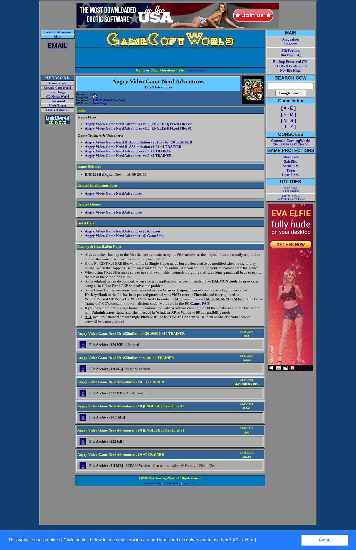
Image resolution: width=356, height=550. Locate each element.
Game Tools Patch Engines (291, 189)
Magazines (290, 39)
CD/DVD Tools (291, 195)
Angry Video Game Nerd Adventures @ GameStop (124, 236)
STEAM (97, 100)
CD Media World (57, 96)
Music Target (57, 105)
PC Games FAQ (197, 303)
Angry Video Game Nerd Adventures (113, 193)
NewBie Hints (290, 70)
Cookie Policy (172, 483)
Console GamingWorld (290, 141)
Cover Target (57, 92)
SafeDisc (290, 161)
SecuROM (291, 166)
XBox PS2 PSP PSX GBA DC (290, 144)
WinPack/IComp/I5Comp (290, 198)
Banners (290, 44)
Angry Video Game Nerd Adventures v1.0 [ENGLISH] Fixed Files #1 (138, 128)
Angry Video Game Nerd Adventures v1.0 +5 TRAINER (128, 155)
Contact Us (189, 483)
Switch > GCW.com (57, 32)
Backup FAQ (291, 55)
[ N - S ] (288, 120)
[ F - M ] (288, 114)
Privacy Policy (153, 483)
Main (57, 36)
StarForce (291, 157)
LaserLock (290, 175)
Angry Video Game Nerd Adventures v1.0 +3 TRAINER (128, 151)
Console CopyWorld (57, 87)
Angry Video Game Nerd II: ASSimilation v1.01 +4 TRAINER (133, 147)
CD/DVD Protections (291, 66)
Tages (290, 170)
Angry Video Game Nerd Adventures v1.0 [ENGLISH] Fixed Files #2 (138, 124)
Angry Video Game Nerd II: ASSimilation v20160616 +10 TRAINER (138, 142)
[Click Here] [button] (244, 539)
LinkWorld (57, 101)
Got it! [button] (325, 540)
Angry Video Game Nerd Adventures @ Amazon (122, 231)
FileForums (195, 70)
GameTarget (57, 83)
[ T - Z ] (288, 126)
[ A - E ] (288, 108)
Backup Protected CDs (290, 62)
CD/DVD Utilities (57, 110)
